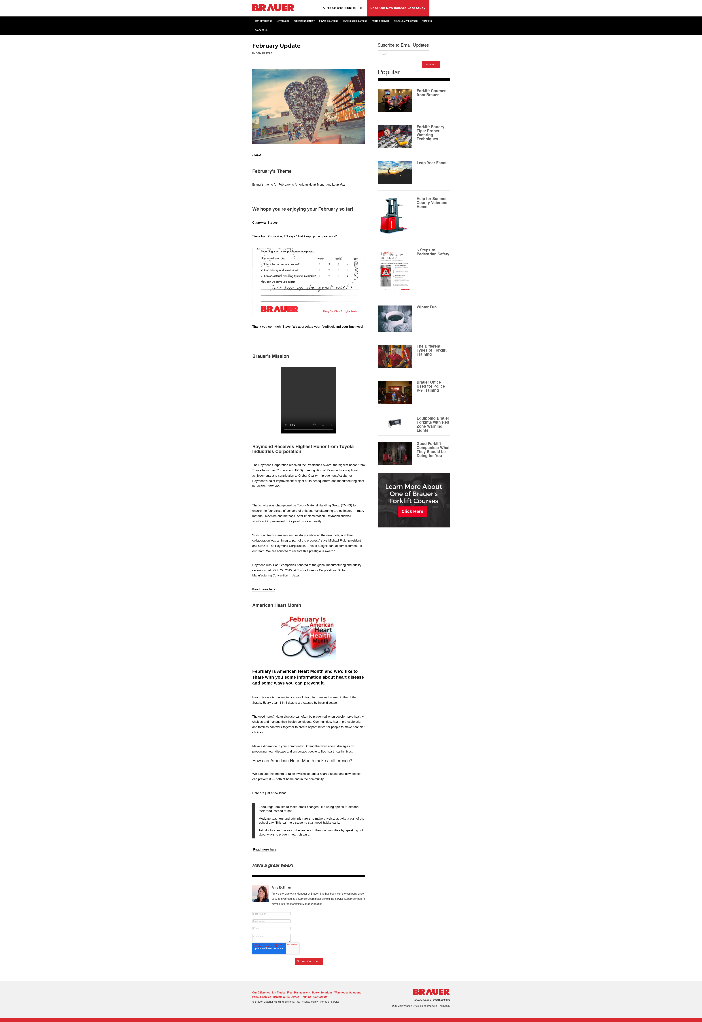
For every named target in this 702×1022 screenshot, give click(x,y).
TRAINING (427, 21)
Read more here (263, 589)
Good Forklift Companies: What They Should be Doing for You (433, 449)
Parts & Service (261, 997)
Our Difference (261, 992)
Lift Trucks (278, 992)
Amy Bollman (264, 52)
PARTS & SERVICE (380, 21)
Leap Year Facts (431, 162)
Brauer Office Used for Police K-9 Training (431, 385)
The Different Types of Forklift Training (432, 349)
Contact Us (320, 997)
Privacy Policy (310, 1001)
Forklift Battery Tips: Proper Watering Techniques (430, 132)
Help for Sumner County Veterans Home (432, 202)
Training (306, 997)
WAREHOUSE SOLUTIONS (355, 21)
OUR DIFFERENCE (263, 21)
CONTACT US (261, 30)
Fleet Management (298, 992)
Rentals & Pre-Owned (286, 997)
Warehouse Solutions (347, 992)
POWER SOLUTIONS (328, 21)
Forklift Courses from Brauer (431, 92)
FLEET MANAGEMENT (304, 21)
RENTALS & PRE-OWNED (406, 21)
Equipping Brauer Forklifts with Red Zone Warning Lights (433, 423)
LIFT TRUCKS (283, 21)
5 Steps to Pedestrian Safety (433, 251)
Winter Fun (427, 306)
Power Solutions (322, 992)
